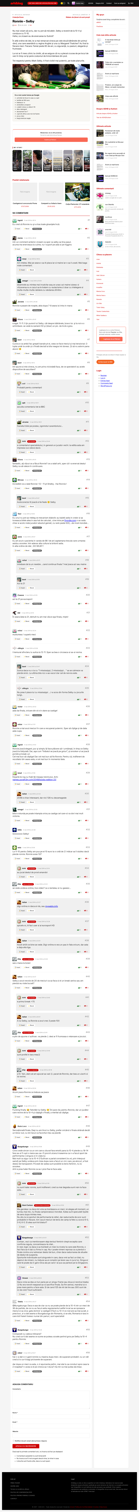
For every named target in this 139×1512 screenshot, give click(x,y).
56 (31, 25)
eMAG (98, 22)
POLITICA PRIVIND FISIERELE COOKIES (22, 1495)
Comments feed (107, 383)
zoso (98, 259)
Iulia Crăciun (100, 275)
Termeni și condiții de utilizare (19, 1489)
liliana (20, 319)
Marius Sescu (100, 295)
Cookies (96, 1507)
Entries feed (105, 381)
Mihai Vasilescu (101, 315)
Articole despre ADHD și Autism (107, 113)
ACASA (90, 3)
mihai (24, 560)
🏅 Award (17, 228)
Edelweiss (99, 267)
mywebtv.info (51, 906)
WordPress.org (106, 386)
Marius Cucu (100, 291)
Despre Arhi (100, 3)
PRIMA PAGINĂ (15, 1483)
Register (104, 375)
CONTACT (13, 1498)
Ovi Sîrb (99, 303)
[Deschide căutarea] (68, 3)
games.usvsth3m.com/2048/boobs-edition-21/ (34, 779)
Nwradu (99, 299)
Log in (103, 378)
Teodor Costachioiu (102, 311)
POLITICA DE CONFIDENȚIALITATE (21, 1492)
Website (15, 1431)
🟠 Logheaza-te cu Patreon (110, 339)
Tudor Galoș (100, 307)
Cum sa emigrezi (120, 3)
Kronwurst (99, 283)
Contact (109, 3)
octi (23, 384)
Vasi (97, 319)
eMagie (21, 648)
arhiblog (16, 3)
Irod (97, 271)
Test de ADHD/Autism (103, 117)
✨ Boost (26, 228)
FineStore (99, 26)
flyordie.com (70, 520)
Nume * (15, 1413)
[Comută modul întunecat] (63, 3)
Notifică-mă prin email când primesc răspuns (31, 1441)
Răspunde (38, 229)
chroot (72, 1507)
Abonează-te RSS (106, 362)
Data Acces (103, 1507)
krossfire (99, 287)
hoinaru (98, 279)
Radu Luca (22, 1126)
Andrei (98, 263)
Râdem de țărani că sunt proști (78, 17)
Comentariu (17, 1389)
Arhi (15, 25)
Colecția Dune (18, 17)
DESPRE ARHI (14, 1486)
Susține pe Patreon (50, 139)
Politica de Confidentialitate (83, 1507)
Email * (15, 1422)
